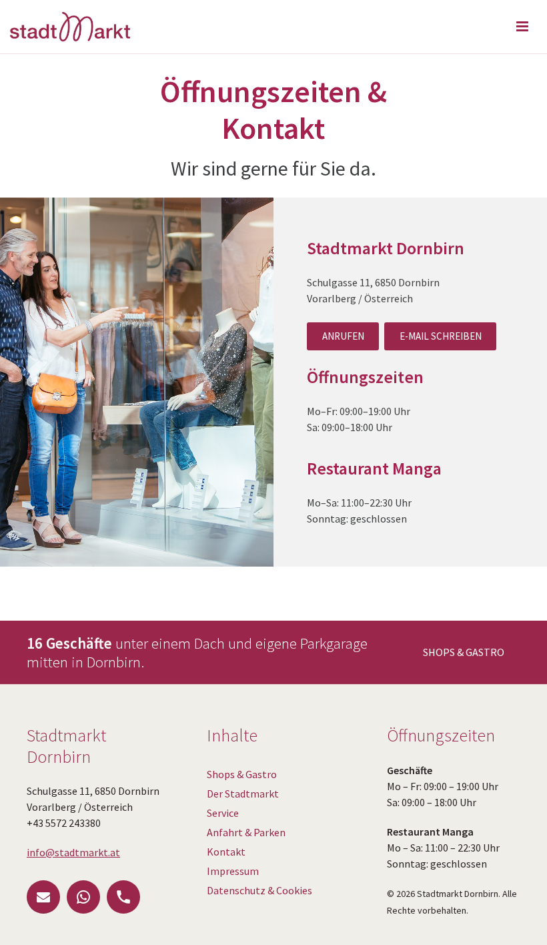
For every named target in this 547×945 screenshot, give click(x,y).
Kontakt (226, 851)
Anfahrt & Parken (246, 832)
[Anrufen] (123, 897)
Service (223, 813)
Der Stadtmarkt (243, 793)
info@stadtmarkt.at (73, 852)
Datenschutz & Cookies (259, 890)
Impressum (233, 871)
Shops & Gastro (242, 774)
